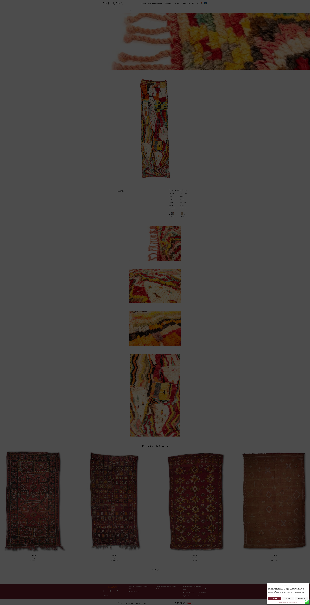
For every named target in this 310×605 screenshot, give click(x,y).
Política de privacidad (292, 602)
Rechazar (287, 598)
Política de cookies (283, 602)
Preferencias (301, 598)
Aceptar (274, 598)
